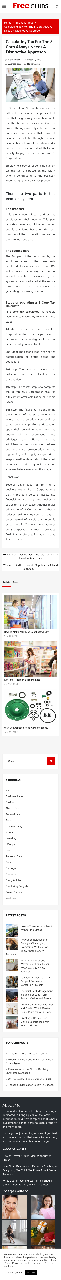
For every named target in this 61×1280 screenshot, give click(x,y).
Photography (13, 868)
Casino (10, 802)
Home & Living (14, 826)
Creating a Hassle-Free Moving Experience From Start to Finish (34, 1021)
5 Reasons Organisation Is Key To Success (30, 1084)
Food (9, 820)
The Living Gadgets (17, 886)
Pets (8, 862)
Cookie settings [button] (14, 1272)
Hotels (9, 832)
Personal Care (14, 856)
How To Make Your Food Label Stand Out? (26, 631)
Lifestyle (11, 844)
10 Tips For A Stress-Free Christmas (27, 1053)
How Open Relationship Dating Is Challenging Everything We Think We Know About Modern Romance (27, 947)
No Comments (33, 64)
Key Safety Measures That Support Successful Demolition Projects (35, 981)
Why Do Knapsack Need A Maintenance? (26, 727)
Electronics (12, 808)
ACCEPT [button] (31, 1272)
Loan (8, 850)
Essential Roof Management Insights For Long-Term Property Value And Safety (36, 994)
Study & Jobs (13, 880)
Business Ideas (14, 64)
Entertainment (14, 814)
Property (11, 874)
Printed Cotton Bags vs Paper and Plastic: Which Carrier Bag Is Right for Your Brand (37, 1008)
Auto (8, 790)
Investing (11, 838)
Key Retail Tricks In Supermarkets (22, 679)
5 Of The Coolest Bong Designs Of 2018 (29, 1078)
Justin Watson (14, 59)
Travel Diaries (14, 892)
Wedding (11, 898)
